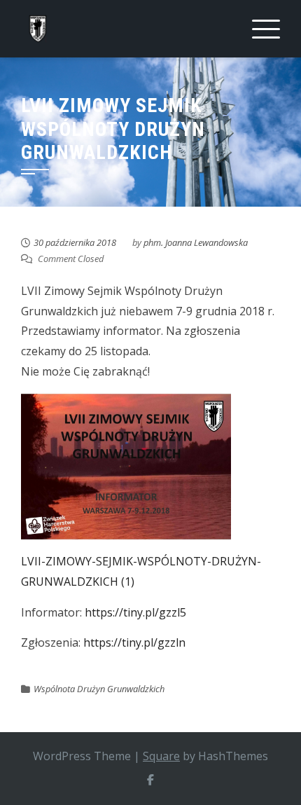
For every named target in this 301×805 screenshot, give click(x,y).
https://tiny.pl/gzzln (134, 642)
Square (161, 756)
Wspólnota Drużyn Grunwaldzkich (99, 688)
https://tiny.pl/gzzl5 (135, 612)
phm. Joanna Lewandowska (196, 242)
